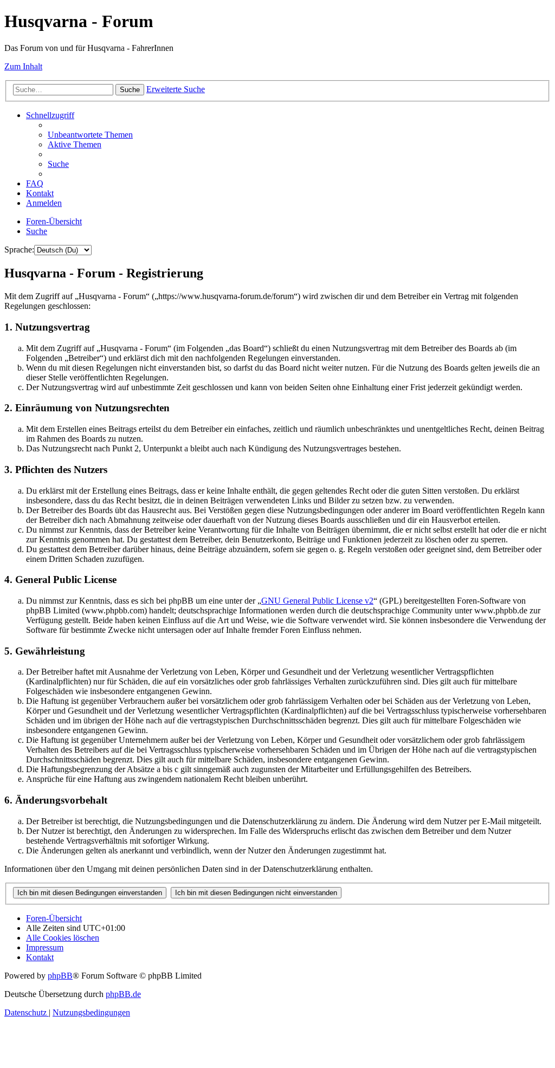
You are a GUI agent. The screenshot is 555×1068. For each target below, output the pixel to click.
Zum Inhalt (23, 66)
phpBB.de (123, 994)
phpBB (60, 975)
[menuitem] (90, 134)
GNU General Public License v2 (317, 600)
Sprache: (19, 249)
